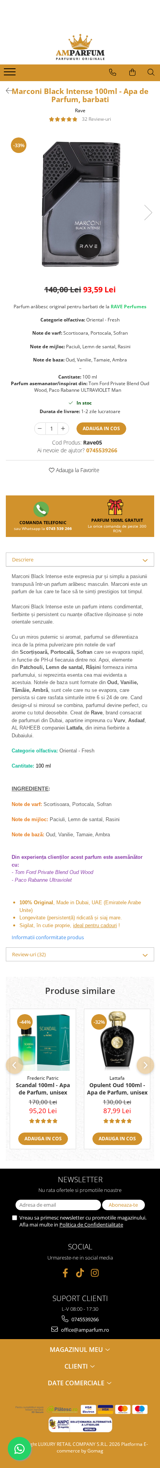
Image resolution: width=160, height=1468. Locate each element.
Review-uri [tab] (29, 954)
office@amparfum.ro (84, 1329)
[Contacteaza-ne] (113, 72)
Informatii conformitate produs (48, 937)
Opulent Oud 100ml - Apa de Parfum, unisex (117, 1088)
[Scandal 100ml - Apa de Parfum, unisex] (43, 1040)
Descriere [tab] (22, 559)
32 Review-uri (96, 119)
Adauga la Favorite (76, 470)
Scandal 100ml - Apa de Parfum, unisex (43, 1088)
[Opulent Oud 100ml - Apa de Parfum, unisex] (117, 1040)
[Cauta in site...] (151, 72)
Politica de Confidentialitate (91, 1224)
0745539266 (84, 1319)
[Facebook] (65, 1273)
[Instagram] (95, 1273)
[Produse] (10, 74)
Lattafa (117, 1078)
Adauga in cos (101, 428)
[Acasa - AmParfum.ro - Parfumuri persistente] (80, 47)
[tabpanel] (80, 204)
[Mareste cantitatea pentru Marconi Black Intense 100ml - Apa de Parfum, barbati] (63, 428)
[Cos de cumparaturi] (132, 72)
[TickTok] (80, 1273)
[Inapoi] (6, 90)
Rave (80, 110)
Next (148, 213)
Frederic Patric (43, 1078)
